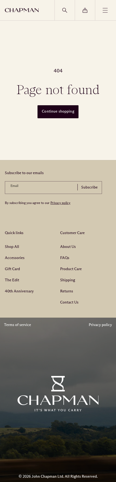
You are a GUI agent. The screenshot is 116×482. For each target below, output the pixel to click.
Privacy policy (60, 203)
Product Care (71, 269)
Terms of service (17, 325)
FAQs (64, 258)
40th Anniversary (19, 291)
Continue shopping (58, 111)
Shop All (12, 246)
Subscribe (89, 187)
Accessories (15, 258)
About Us (68, 246)
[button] (64, 10)
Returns (66, 291)
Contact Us (69, 302)
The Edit (12, 280)
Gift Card (12, 269)
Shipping (67, 280)
